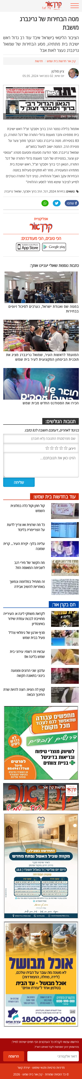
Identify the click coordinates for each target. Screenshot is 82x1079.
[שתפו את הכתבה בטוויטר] (57, 203)
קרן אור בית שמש (32, 1074)
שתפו (70, 203)
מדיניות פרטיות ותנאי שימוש (48, 1068)
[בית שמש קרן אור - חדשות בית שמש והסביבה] (34, 5)
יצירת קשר (23, 1068)
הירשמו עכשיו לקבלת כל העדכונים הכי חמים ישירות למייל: (45, 1042)
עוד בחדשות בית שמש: (54, 496)
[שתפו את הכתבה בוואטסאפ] (45, 203)
